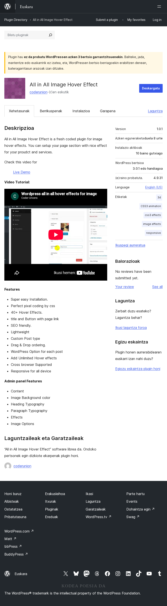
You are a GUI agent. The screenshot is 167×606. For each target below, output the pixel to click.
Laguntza (155, 111)
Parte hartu (135, 494)
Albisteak (11, 501)
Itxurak (50, 501)
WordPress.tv (99, 517)
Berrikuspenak (51, 111)
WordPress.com (19, 531)
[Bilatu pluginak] (50, 35)
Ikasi (89, 494)
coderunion (38, 92)
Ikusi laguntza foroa (131, 327)
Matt (10, 539)
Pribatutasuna (15, 517)
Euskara (21, 574)
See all (157, 287)
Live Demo (21, 172)
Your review (124, 287)
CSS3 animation (151, 206)
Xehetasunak (19, 111)
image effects (152, 224)
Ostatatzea (13, 509)
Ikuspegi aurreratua (130, 245)
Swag (133, 517)
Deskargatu (151, 88)
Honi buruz (13, 494)
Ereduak (51, 517)
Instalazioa (81, 111)
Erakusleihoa (55, 494)
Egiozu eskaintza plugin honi (137, 369)
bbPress (13, 546)
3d (159, 197)
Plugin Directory (15, 20)
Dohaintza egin (140, 509)
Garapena (107, 111)
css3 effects (153, 215)
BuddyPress (16, 554)
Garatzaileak (96, 509)
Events (131, 501)
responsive (153, 232)
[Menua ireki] (160, 6)
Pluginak (51, 509)
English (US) (154, 187)
